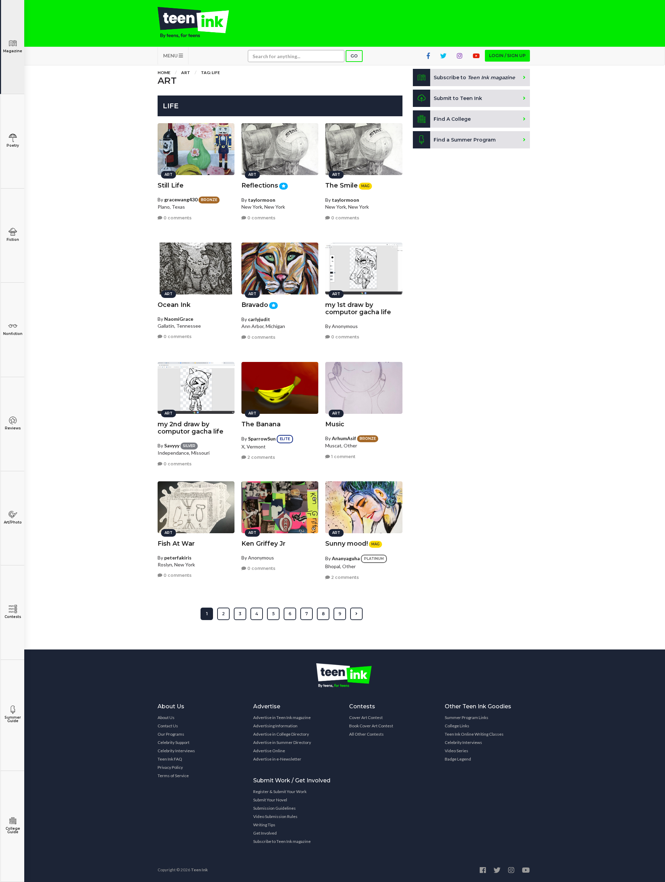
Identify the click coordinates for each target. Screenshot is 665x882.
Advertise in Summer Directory (282, 742)
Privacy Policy (170, 767)
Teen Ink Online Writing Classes (474, 734)
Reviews (13, 428)
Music (334, 424)
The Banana (261, 424)
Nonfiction (13, 333)
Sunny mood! (346, 543)
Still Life (171, 185)
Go (354, 55)
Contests (13, 617)
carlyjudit (259, 319)
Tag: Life (210, 72)
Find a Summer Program (465, 140)
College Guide (13, 830)
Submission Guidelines (274, 808)
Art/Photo (13, 522)
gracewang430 (180, 199)
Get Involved (265, 833)
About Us (166, 717)
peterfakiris (178, 558)
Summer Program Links (466, 717)
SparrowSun (262, 439)
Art (185, 72)
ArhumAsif (344, 438)
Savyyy (171, 445)
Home (164, 72)
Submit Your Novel (270, 799)
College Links (457, 725)
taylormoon (261, 200)
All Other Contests (366, 734)
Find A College (452, 119)
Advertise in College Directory (281, 734)
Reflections (259, 185)
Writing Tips (264, 824)
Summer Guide (13, 719)
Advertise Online (269, 750)
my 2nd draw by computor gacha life (190, 427)
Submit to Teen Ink (458, 98)
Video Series (456, 750)
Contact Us (168, 725)
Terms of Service (173, 775)
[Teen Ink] (200, 22)
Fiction (13, 239)
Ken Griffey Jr (263, 543)
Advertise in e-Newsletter (277, 759)
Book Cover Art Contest (371, 725)
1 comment (342, 456)
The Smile (341, 185)
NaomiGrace (178, 319)
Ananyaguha (346, 558)
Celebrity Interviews (176, 750)
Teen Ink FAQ (170, 759)
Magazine (12, 51)
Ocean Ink (174, 305)
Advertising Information (275, 725)
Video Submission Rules (275, 816)
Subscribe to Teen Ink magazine (282, 841)
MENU (171, 55)
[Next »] (356, 614)
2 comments (260, 457)
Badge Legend (458, 759)
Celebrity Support (173, 742)
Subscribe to (474, 77)
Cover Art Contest (366, 717)
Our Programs (171, 734)
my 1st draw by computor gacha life (358, 308)
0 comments (177, 217)
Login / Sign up (507, 55)
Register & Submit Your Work (280, 791)
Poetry (13, 145)
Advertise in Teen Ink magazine (282, 717)
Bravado (254, 305)
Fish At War (176, 543)
